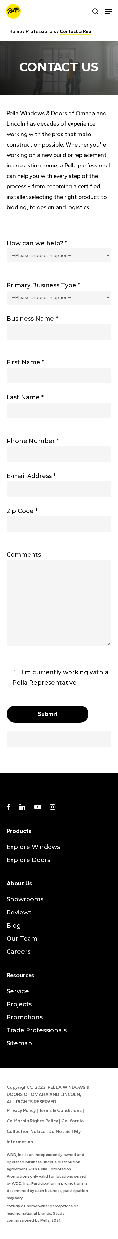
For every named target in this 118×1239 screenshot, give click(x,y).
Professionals (41, 31)
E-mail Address (31, 476)
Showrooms (25, 899)
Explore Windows (33, 846)
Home (15, 31)
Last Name (25, 397)
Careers (18, 951)
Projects (19, 1004)
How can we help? (37, 243)
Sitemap (19, 1043)
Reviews (19, 912)
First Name (25, 362)
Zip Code (22, 511)
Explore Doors (28, 860)
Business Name (32, 318)
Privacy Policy (21, 1110)
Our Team (22, 938)
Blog (14, 925)
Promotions (25, 1017)
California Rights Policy (32, 1121)
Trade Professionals (37, 1030)
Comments (24, 554)
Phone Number (33, 441)
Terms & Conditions (60, 1110)
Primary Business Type (43, 285)
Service (18, 991)
